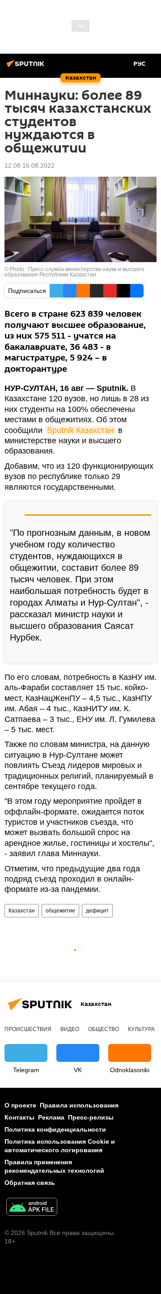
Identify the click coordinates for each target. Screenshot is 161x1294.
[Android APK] (31, 1208)
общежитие (60, 911)
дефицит (97, 911)
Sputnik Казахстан (80, 430)
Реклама (51, 1117)
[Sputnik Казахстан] (26, 67)
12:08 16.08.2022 (29, 165)
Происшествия (27, 1029)
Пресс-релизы (91, 1117)
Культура (141, 1029)
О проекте (20, 1105)
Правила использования (79, 1105)
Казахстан (21, 911)
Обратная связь (29, 1182)
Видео (69, 1029)
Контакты (19, 1117)
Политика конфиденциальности (55, 1129)
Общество (103, 1029)
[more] (146, 653)
